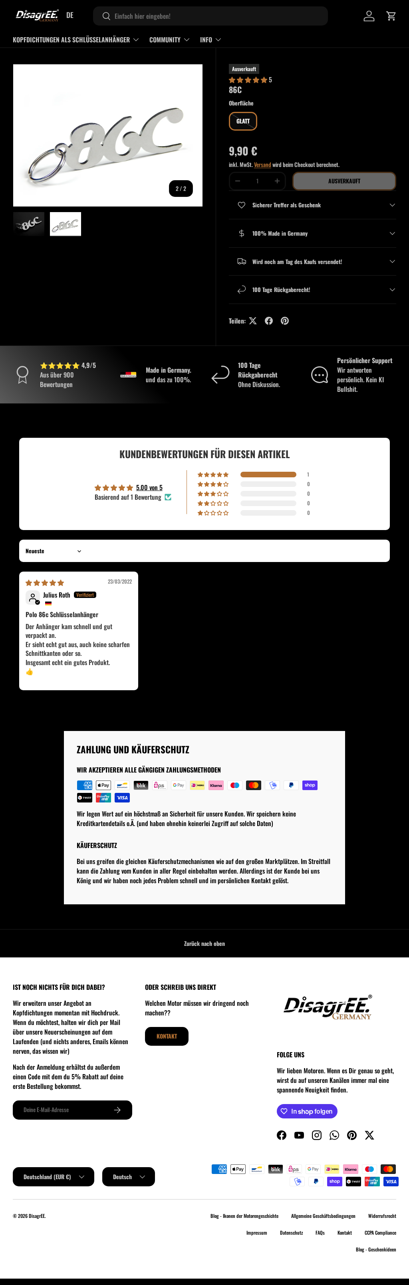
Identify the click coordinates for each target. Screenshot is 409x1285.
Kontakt (167, 1036)
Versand (262, 164)
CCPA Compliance (380, 1232)
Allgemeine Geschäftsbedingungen (323, 1215)
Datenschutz (291, 1232)
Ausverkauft (344, 181)
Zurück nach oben (204, 943)
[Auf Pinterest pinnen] (285, 321)
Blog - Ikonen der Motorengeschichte (244, 1215)
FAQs (320, 1232)
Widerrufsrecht (382, 1215)
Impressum (256, 1232)
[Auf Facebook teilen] (269, 321)
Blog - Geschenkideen (376, 1249)
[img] (45, 582)
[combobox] (210, 16)
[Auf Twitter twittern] (253, 321)
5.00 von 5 (149, 487)
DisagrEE (37, 1215)
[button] (391, 16)
